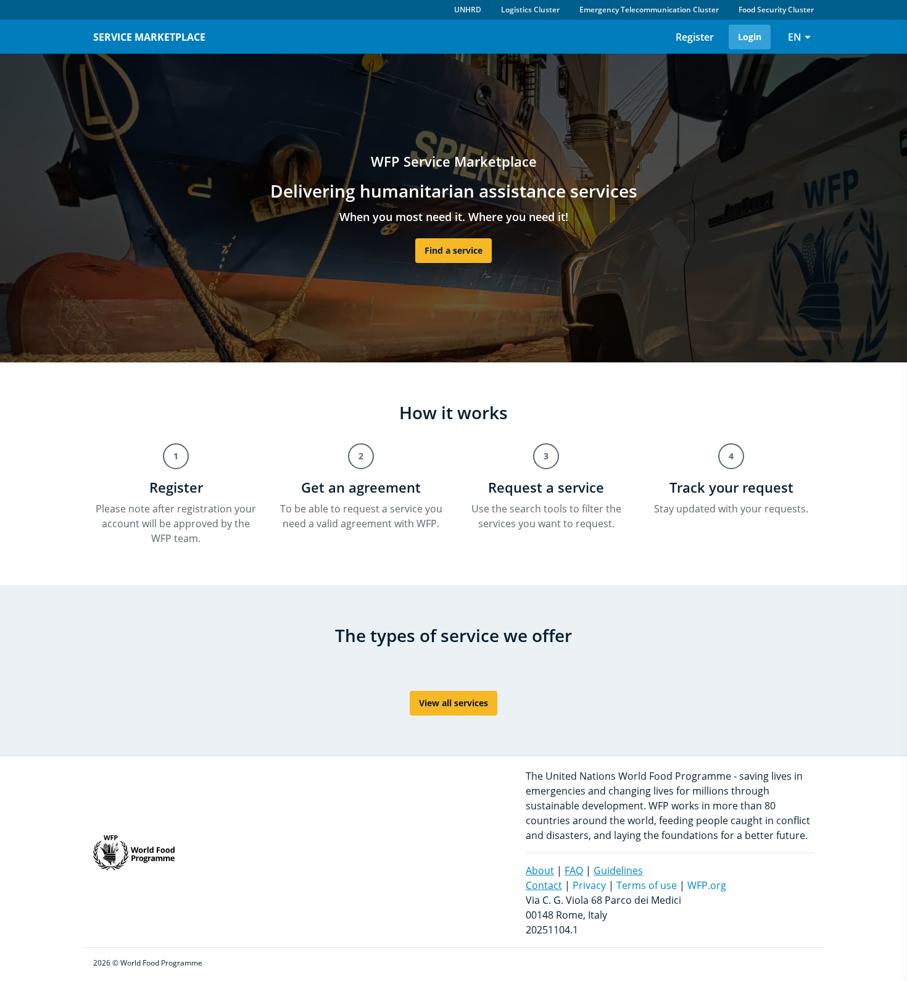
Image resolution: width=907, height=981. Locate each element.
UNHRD (467, 9)
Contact (544, 885)
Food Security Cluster (776, 9)
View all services (453, 703)
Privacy (589, 885)
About (540, 870)
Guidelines (618, 870)
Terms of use (646, 885)
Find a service (453, 250)
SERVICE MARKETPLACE (149, 37)
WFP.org (706, 885)
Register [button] (695, 37)
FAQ (574, 870)
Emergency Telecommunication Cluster (649, 9)
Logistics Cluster (530, 9)
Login (749, 37)
